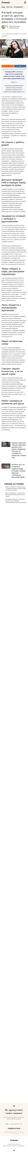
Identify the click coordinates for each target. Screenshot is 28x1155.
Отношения (18, 7)
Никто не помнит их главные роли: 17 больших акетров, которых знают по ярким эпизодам (15, 488)
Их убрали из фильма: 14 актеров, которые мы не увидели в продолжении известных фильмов (15, 500)
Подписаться (14, 1128)
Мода (3, 7)
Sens (22, 92)
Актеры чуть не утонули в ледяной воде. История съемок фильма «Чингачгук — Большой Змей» (18, 471)
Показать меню (25, 2)
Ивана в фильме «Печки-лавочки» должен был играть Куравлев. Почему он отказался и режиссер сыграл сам (19, 450)
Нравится (14, 82)
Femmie (18, 1140)
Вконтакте (14, 1150)
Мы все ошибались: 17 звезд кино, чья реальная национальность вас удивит (15, 494)
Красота (9, 7)
